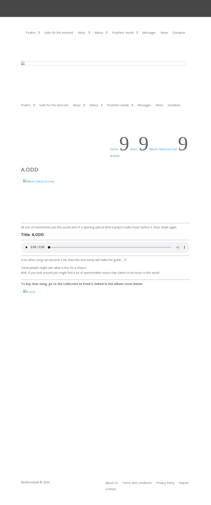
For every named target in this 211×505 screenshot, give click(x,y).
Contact (111, 489)
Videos (98, 33)
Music (82, 33)
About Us (112, 483)
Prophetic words (123, 33)
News (164, 33)
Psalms (31, 33)
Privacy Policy (165, 483)
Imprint (184, 483)
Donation (179, 33)
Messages (149, 33)
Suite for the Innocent (58, 33)
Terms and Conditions (137, 483)
